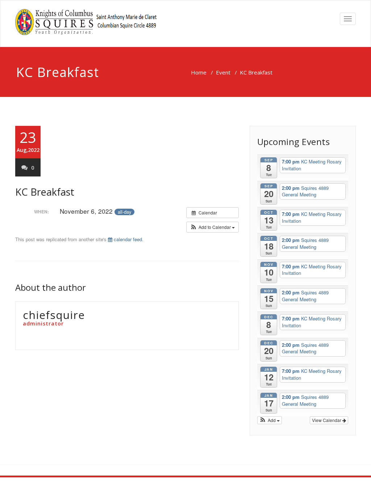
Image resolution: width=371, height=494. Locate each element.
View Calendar (327, 420)
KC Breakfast (44, 192)
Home (199, 72)
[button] (212, 227)
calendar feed (127, 239)
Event (223, 72)
